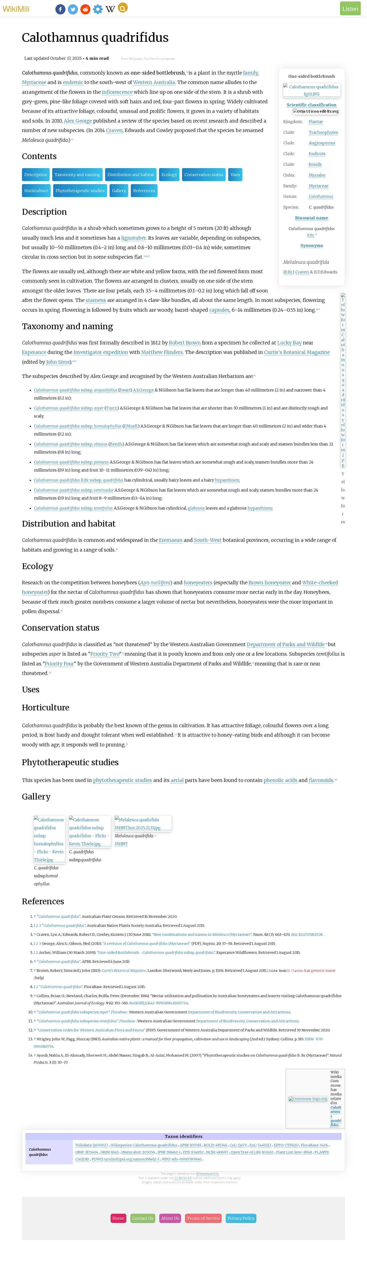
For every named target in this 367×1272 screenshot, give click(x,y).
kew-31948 (303, 1152)
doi (294, 934)
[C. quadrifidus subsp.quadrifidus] (90, 843)
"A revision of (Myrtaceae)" (147, 943)
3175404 (91, 1152)
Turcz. (111, 407)
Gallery (119, 190)
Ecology (169, 174)
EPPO (278, 1145)
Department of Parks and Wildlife (286, 644)
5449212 (264, 1145)
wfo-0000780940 (186, 1159)
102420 (268, 1152)
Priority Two (104, 654)
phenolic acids (280, 780)
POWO (97, 1159)
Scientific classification (312, 104)
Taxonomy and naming (77, 174)
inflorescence (117, 92)
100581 (195, 1145)
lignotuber (133, 238)
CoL (233, 1145)
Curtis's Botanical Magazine (297, 352)
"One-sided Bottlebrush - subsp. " (156, 952)
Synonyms (312, 245)
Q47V (242, 1145)
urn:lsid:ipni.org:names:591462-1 (131, 1159)
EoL (252, 1145)
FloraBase (119, 1012)
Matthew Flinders (162, 352)
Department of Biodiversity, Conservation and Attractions (239, 1012)
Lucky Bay (289, 343)
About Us (170, 1218)
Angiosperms (322, 142)
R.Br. (311, 235)
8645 (115, 1152)
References (144, 190)
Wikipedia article (207, 1173)
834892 (197, 1152)
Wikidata (83, 1145)
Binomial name (311, 217)
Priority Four (59, 664)
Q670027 (100, 1145)
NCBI (210, 1152)
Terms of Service (203, 1218)
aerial (177, 780)
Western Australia (154, 82)
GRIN (105, 1152)
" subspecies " (73, 1012)
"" (58, 916)
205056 (148, 1152)
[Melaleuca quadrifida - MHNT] (143, 827)
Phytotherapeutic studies (80, 190)
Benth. (116, 444)
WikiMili (15, 8)
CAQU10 (82, 1159)
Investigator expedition (100, 352)
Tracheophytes (323, 132)
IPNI (161, 1152)
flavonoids (321, 780)
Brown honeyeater (270, 583)
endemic (73, 82)
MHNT (121, 843)
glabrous (196, 508)
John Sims (57, 362)
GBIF (79, 1152)
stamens (96, 300)
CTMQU (291, 1145)
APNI (184, 1145)
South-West (207, 540)
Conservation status (203, 174)
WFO (166, 1159)
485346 (221, 1145)
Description (35, 174)
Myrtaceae (319, 185)
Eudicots (317, 153)
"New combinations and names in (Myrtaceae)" (201, 934)
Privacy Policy (241, 1218)
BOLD (209, 1145)
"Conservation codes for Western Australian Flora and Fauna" (91, 1030)
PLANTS (322, 1152)
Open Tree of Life (245, 1152)
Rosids (315, 164)
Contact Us (142, 1218)
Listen (350, 8)
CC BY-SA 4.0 (183, 1178)
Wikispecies (121, 1145)
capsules (219, 310)
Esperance (34, 352)
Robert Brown (185, 343)
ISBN (309, 1039)
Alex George (78, 121)
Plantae (316, 121)
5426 (324, 1145)
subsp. (75, 389)
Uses (235, 174)
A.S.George (143, 389)
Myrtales (317, 175)
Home (118, 1218)
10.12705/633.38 (310, 934)
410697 (222, 1152)
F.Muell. (131, 426)
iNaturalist (131, 1152)
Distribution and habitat (131, 174)
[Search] (123, 8)
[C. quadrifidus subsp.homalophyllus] (49, 860)
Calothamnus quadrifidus (155, 1145)
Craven (302, 271)
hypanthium (227, 480)
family (250, 73)
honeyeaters (198, 583)
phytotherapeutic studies (122, 780)
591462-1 (174, 1152)
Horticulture (36, 190)
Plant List (284, 1152)
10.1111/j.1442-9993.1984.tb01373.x (161, 1003)
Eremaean (171, 540)
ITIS (186, 1152)
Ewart (125, 389)
